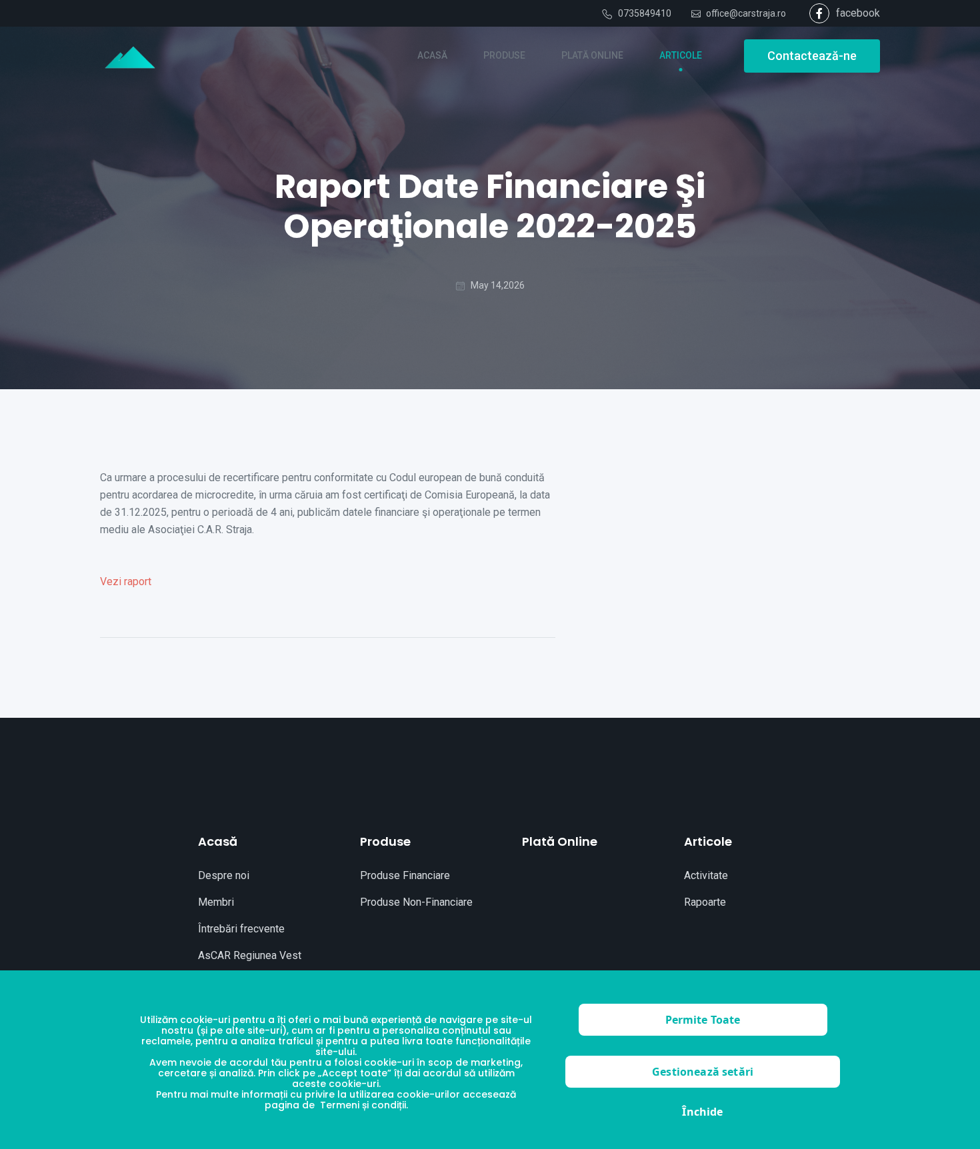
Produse (385, 841)
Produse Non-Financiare (416, 902)
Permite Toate (703, 1019)
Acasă (217, 841)
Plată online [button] (592, 55)
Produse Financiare (405, 875)
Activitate (706, 875)
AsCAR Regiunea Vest (249, 955)
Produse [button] (504, 55)
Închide (702, 1112)
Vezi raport (125, 581)
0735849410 (644, 13)
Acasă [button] (432, 55)
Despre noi (223, 875)
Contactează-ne (812, 56)
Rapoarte (705, 902)
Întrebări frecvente (241, 928)
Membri (216, 902)
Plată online (559, 841)
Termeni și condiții (363, 1105)
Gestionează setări (702, 1071)
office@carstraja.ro (746, 13)
